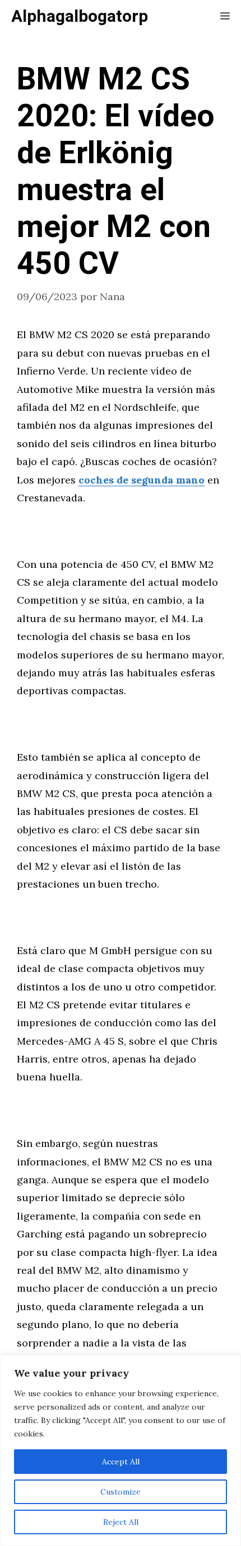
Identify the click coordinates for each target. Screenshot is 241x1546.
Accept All (121, 1462)
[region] (120, 1450)
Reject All (120, 1522)
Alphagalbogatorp (79, 16)
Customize (120, 1492)
